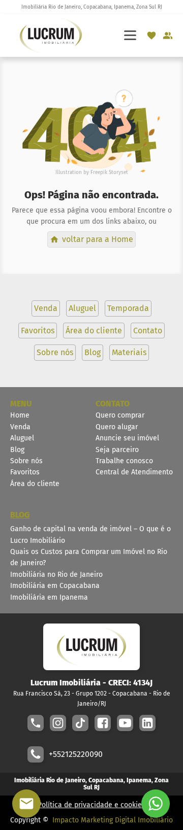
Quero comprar (120, 415)
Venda (20, 427)
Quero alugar (117, 427)
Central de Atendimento (134, 472)
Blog (17, 449)
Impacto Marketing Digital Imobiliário (112, 820)
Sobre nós (26, 461)
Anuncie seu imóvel (127, 438)
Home (19, 415)
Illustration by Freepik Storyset (91, 172)
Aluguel (22, 438)
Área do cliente (34, 483)
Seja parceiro (117, 449)
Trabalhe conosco (124, 461)
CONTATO (113, 403)
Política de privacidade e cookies (91, 805)
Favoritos (25, 472)
